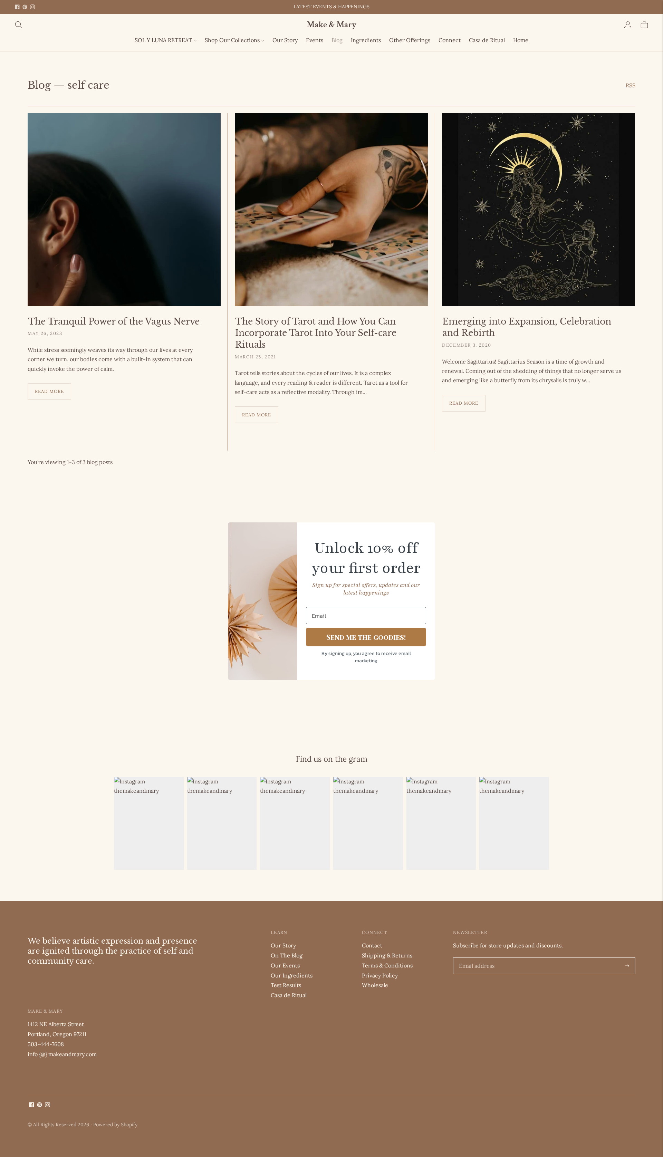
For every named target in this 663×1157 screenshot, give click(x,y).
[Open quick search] (160, 24)
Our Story (285, 40)
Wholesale (375, 985)
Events (314, 40)
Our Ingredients (292, 975)
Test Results (286, 985)
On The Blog (286, 955)
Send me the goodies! (366, 637)
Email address (475, 958)
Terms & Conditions (387, 965)
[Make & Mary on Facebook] (17, 6)
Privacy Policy (380, 975)
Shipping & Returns (387, 955)
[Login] (628, 24)
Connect (450, 40)
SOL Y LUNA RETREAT (163, 40)
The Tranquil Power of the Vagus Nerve (114, 321)
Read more (49, 391)
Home (520, 40)
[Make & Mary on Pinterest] (24, 6)
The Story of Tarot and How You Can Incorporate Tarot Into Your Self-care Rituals (315, 333)
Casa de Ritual (487, 40)
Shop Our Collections (232, 40)
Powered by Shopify (115, 1124)
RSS (630, 85)
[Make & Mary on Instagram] (32, 6)
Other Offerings (409, 40)
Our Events (285, 965)
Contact (372, 945)
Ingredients (366, 40)
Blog (337, 40)
